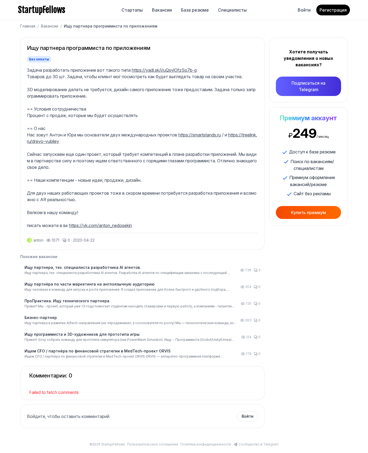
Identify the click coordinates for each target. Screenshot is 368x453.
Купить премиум (308, 212)
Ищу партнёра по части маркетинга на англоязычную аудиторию (90, 284)
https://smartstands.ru (199, 135)
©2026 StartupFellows (107, 444)
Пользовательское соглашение (152, 444)
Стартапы (132, 10)
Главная (27, 26)
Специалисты (232, 10)
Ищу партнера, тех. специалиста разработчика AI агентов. (83, 267)
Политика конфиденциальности (205, 444)
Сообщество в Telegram (259, 444)
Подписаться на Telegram (308, 86)
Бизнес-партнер (41, 317)
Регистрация (333, 10)
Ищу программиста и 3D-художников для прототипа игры (82, 334)
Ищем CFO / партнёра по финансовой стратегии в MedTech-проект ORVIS (98, 351)
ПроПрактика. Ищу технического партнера (67, 300)
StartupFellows (41, 10)
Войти (304, 10)
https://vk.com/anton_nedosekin (100, 225)
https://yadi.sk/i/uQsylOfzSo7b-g (164, 70)
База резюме (195, 10)
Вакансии (162, 10)
